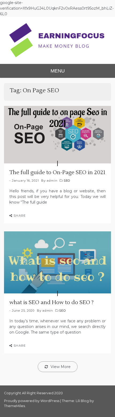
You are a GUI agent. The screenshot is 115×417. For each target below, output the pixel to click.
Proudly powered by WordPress (32, 401)
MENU (58, 71)
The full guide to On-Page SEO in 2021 (57, 172)
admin (52, 180)
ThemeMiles (14, 406)
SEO (67, 180)
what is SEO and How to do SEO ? (51, 302)
